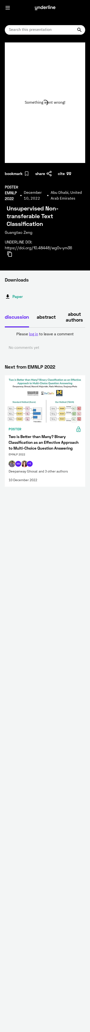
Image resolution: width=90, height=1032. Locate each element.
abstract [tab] (46, 317)
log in (33, 334)
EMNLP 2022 (41, 367)
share (40, 173)
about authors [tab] (74, 317)
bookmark (14, 173)
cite (61, 173)
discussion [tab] (17, 317)
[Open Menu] (7, 7)
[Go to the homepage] (45, 7)
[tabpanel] (45, 341)
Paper (17, 296)
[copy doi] (12, 254)
